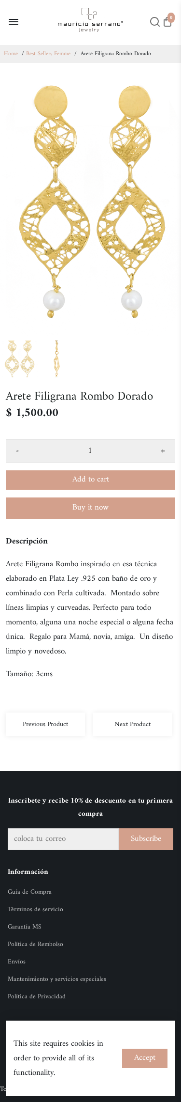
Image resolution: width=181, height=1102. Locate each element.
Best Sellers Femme (48, 54)
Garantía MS (25, 927)
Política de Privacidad (37, 997)
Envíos (17, 962)
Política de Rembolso (35, 944)
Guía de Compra (30, 892)
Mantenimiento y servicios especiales (57, 979)
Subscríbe (146, 839)
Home (11, 54)
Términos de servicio (35, 910)
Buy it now (90, 507)
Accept (144, 1058)
